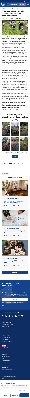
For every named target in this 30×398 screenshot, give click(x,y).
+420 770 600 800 (6, 326)
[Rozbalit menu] (28, 4)
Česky (26, 1)
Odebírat (15, 299)
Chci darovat (5, 348)
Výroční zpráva (5, 335)
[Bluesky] (22, 316)
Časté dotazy (5, 339)
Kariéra (3, 358)
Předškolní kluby (5, 173)
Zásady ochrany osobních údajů (8, 304)
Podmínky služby (19, 304)
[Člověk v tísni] (3, 4)
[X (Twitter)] (6, 316)
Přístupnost (4, 378)
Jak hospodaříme (6, 337)
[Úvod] (2, 8)
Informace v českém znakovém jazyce (9, 376)
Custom (14, 395)
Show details (22, 390)
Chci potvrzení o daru (7, 350)
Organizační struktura (7, 341)
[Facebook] (3, 316)
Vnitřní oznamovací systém (7, 369)
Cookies (3, 374)
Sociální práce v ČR (14, 8)
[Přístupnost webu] (24, 1)
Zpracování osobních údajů (7, 372)
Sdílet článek (18, 18)
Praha (21, 8)
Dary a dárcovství (6, 360)
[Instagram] (12, 316)
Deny (5, 395)
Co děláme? (6, 8)
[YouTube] (9, 316)
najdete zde (24, 295)
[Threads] (19, 316)
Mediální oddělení (6, 356)
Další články (14, 272)
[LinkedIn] (16, 316)
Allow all (24, 395)
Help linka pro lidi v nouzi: (7, 324)
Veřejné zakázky (5, 367)
